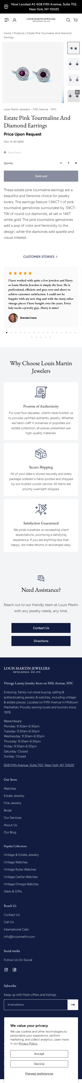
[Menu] (7, 20)
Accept (39, 1054)
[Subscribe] (73, 1004)
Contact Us (41, 628)
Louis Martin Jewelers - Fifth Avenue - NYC (30, 109)
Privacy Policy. (28, 1043)
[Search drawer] (68, 20)
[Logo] (41, 20)
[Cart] (75, 20)
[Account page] (14, 20)
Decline (39, 1064)
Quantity (8, 163)
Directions (41, 641)
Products (19, 33)
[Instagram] (6, 970)
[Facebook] (14, 970)
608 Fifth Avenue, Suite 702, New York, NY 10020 (39, 765)
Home (8, 33)
